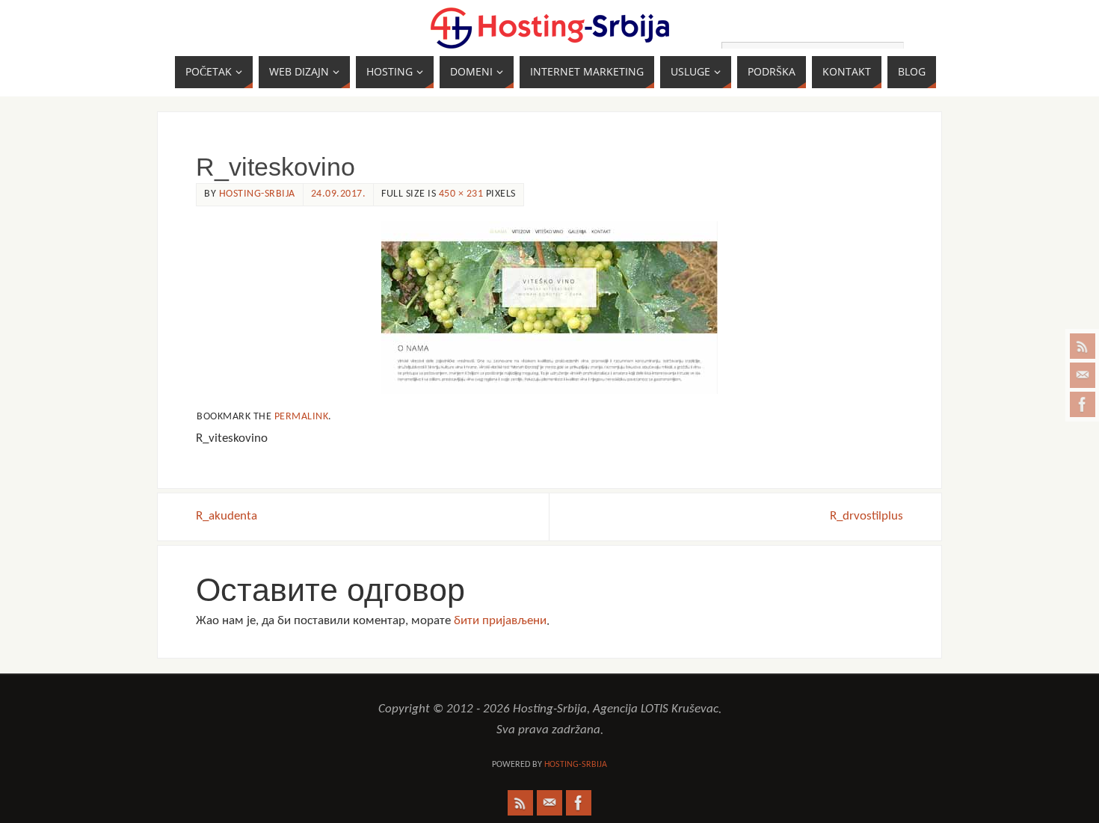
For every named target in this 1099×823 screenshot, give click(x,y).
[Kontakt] (1082, 375)
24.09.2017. (338, 194)
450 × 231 (461, 194)
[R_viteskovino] (549, 307)
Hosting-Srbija (257, 194)
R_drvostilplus (866, 516)
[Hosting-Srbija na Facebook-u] (1082, 404)
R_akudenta (226, 516)
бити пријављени (500, 620)
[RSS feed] (1082, 346)
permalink (301, 416)
